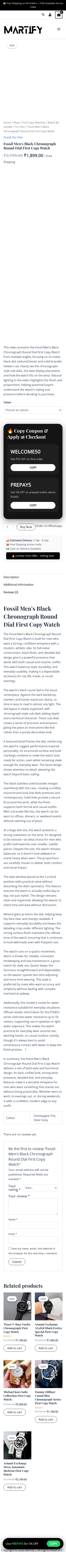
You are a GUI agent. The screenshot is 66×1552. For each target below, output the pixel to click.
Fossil (7, 137)
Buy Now (26, 527)
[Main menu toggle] (58, 29)
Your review (19, 1196)
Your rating (14, 1187)
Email (12, 1234)
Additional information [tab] (19, 585)
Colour (7, 402)
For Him (20, 126)
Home (7, 122)
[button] (43, 14)
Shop (16, 122)
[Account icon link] (50, 14)
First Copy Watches (33, 122)
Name (13, 1219)
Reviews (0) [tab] (11, 592)
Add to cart (14, 1348)
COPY (33, 467)
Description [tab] (11, 577)
